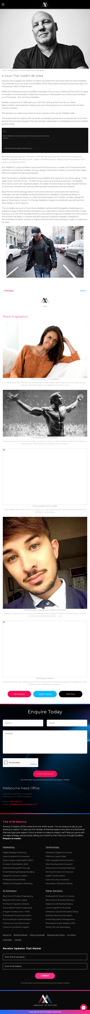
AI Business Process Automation (17, 915)
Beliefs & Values (20, 935)
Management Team (56, 935)
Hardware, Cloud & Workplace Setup (62, 911)
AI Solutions (10, 891)
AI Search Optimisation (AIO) (15, 864)
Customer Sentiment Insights (16, 927)
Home (4, 11)
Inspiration (7, 940)
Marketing (9, 847)
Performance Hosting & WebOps (60, 868)
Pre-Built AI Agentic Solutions (16, 904)
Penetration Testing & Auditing (59, 883)
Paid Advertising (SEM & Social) (16, 868)
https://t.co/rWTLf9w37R (17, 138)
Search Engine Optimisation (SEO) (18, 860)
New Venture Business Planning (60, 900)
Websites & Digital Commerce (59, 852)
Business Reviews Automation (59, 915)
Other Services (54, 891)
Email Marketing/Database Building (18, 872)
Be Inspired (13, 11)
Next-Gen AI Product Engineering (18, 896)
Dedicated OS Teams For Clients (60, 896)
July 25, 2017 (36, 148)
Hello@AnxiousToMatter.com (23, 804)
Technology (52, 847)
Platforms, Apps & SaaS (56, 856)
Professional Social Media (14, 879)
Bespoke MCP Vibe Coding (15, 900)
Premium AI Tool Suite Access (16, 923)
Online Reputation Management (60, 919)
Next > (83, 291)
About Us (7, 935)
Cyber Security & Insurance (57, 879)
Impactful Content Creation (15, 876)
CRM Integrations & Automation (60, 860)
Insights (17, 940)
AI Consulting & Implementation (17, 919)
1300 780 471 (86, 4)
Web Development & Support (59, 864)
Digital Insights (45, 694)
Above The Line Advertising (58, 927)
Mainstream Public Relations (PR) (60, 923)
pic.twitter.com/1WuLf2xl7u (36, 138)
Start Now (70, 694)
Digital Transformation (55, 876)
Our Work (71, 935)
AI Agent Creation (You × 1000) (16, 911)
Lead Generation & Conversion (16, 856)
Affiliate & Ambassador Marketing (17, 883)
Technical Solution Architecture (59, 872)
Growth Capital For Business (58, 908)
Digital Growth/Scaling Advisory (59, 904)
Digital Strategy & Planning (14, 852)
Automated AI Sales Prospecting (17, 908)
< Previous (8, 291)
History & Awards (37, 935)
